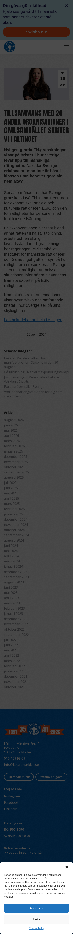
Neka (36, 919)
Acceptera (36, 908)
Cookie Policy (36, 928)
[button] (67, 867)
